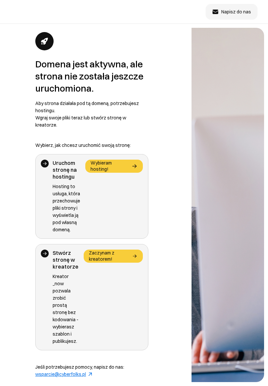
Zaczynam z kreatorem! (101, 256)
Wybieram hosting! (101, 166)
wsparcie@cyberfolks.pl (60, 374)
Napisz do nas (236, 12)
